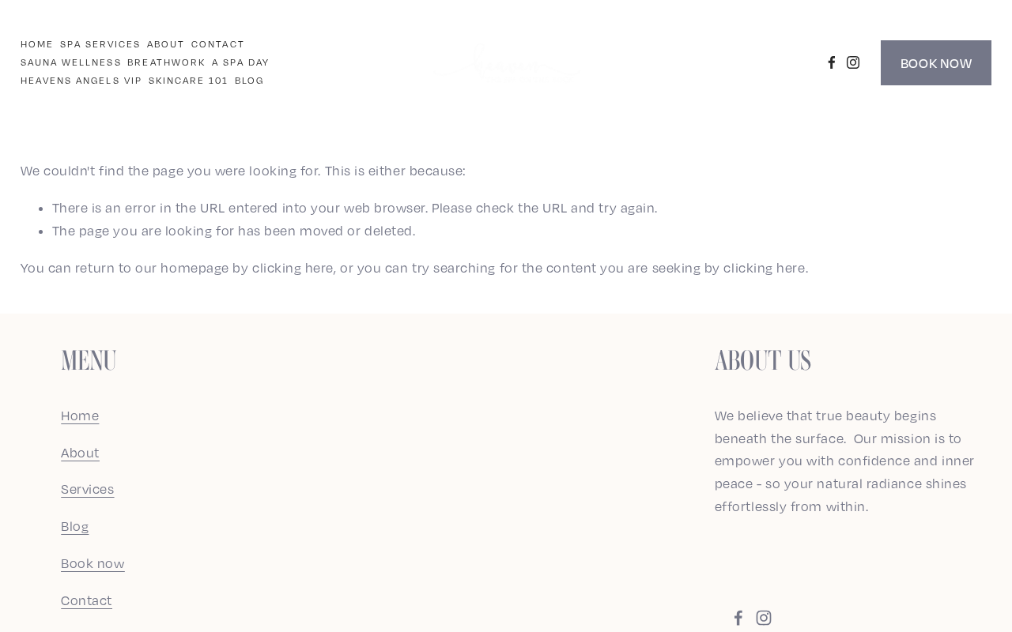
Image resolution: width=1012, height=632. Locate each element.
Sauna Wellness (71, 62)
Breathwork (166, 62)
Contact (218, 44)
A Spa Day (241, 62)
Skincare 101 (189, 80)
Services (87, 489)
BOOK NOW (936, 63)
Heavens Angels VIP (81, 80)
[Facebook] (832, 62)
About (166, 44)
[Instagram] (853, 62)
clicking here (293, 268)
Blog (249, 80)
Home (37, 44)
